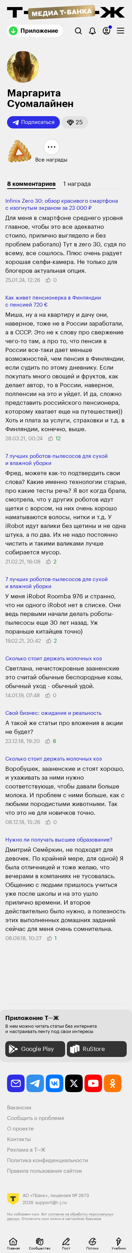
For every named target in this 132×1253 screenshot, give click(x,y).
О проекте (20, 1129)
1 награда (77, 184)
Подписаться (38, 122)
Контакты (19, 1139)
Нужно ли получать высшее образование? (59, 840)
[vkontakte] (54, 1083)
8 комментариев (31, 184)
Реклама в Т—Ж (26, 1150)
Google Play (37, 1049)
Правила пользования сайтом (44, 1171)
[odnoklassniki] (112, 1083)
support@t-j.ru (51, 1202)
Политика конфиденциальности (47, 1160)
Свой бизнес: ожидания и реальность (53, 713)
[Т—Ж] (66, 13)
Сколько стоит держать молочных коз (53, 658)
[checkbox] (120, 30)
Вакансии (19, 1107)
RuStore (94, 1049)
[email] (16, 1083)
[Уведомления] (92, 30)
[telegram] (35, 1083)
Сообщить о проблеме (35, 1118)
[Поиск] (78, 30)
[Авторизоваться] (106, 30)
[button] (75, 122)
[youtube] (93, 1083)
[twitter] (74, 1083)
